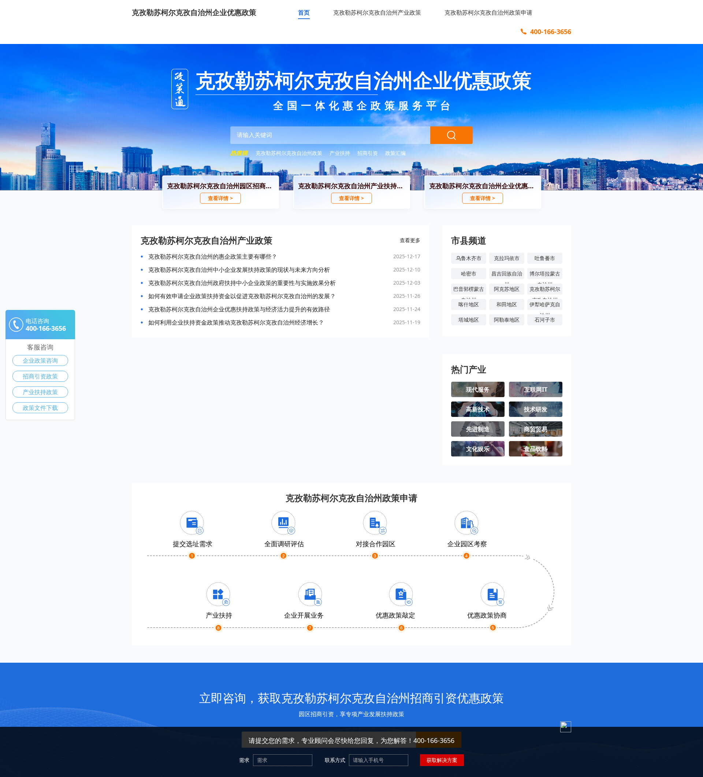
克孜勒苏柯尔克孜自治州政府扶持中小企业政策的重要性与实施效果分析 (242, 283)
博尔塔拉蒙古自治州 (544, 274)
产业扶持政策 (40, 392)
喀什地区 (468, 304)
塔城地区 (468, 319)
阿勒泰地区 (507, 319)
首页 (304, 12)
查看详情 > (220, 198)
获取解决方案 (442, 759)
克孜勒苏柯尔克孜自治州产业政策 (377, 12)
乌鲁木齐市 (468, 258)
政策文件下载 (40, 408)
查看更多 (410, 240)
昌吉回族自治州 (506, 274)
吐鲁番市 (545, 258)
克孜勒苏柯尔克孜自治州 (544, 290)
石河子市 (545, 319)
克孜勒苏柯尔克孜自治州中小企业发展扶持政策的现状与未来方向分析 (239, 270)
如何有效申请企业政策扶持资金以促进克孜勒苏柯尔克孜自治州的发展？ (242, 296)
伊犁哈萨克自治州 (544, 305)
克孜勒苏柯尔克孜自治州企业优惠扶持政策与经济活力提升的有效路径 (239, 309)
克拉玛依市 (507, 258)
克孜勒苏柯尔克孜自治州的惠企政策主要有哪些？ (212, 256)
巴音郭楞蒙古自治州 (468, 290)
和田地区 (506, 304)
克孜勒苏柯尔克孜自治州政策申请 (488, 12)
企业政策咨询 (40, 360)
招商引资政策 (40, 376)
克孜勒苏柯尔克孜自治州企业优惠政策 (194, 12)
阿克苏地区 (507, 288)
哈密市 (468, 273)
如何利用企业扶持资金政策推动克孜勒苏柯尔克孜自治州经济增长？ (236, 322)
